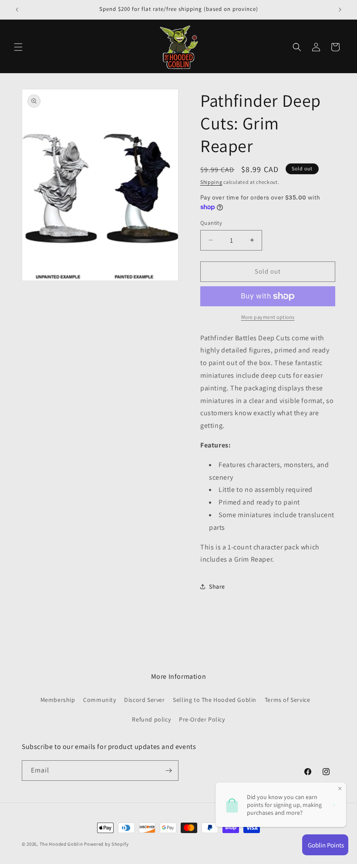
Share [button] (217, 586)
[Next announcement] (340, 9)
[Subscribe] (168, 770)
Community (99, 700)
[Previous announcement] (17, 9)
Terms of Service (287, 700)
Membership (57, 700)
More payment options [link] (268, 317)
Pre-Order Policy (202, 719)
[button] (18, 47)
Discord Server (144, 700)
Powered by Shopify (106, 844)
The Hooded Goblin (61, 844)
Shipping (211, 182)
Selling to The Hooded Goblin (214, 700)
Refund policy (151, 719)
